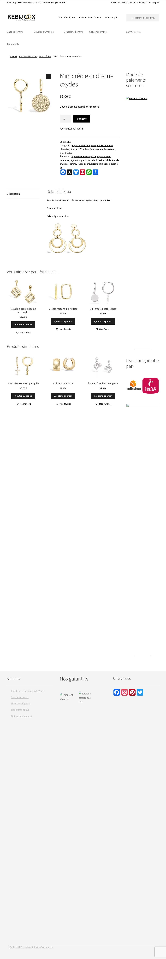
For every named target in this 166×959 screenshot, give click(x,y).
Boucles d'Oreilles (28, 56)
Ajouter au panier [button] (23, 324)
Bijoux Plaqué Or (79, 160)
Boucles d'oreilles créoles (102, 149)
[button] (48, 76)
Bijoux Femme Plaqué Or (83, 156)
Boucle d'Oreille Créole (99, 160)
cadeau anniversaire (87, 163)
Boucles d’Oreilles (44, 31)
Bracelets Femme (73, 31)
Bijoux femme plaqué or (84, 145)
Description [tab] (13, 193)
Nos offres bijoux (67, 17)
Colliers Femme (98, 31)
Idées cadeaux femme (90, 17)
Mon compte (111, 17)
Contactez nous (20, 697)
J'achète (82, 118)
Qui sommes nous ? (21, 716)
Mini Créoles (45, 56)
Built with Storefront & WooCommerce (31, 947)
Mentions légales (20, 703)
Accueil (13, 56)
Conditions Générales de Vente (28, 691)
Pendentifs (13, 44)
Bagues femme (15, 31)
